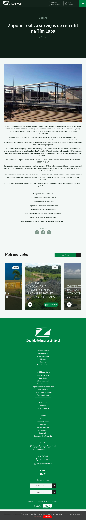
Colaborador (43, 430)
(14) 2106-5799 (44, 459)
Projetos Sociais (43, 365)
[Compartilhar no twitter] (37, 232)
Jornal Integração (43, 408)
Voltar (44, 37)
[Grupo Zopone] (12, 3)
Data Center (43, 378)
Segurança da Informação (43, 436)
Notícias (43, 406)
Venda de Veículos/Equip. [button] (55, 3)
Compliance (43, 424)
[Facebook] (41, 474)
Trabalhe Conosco (43, 422)
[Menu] (82, 3)
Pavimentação (43, 389)
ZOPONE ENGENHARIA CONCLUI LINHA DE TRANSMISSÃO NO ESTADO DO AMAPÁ (41, 290)
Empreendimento (43, 395)
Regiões (43, 362)
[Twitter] (44, 474)
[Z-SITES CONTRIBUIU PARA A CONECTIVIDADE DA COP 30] (69, 304)
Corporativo (43, 433)
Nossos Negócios (43, 356)
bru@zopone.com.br (44, 464)
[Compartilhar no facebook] (43, 232)
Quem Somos (43, 353)
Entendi (47, 516)
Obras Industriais (43, 381)
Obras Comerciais (43, 384)
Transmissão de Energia (43, 392)
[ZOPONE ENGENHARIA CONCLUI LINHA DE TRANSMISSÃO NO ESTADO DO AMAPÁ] (30, 304)
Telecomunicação (43, 375)
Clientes (43, 359)
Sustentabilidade (43, 427)
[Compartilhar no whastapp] (49, 232)
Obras (16, 268)
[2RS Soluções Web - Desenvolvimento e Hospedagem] (47, 506)
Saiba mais (37, 516)
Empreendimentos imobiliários (43, 387)
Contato (43, 419)
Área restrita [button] (70, 3)
